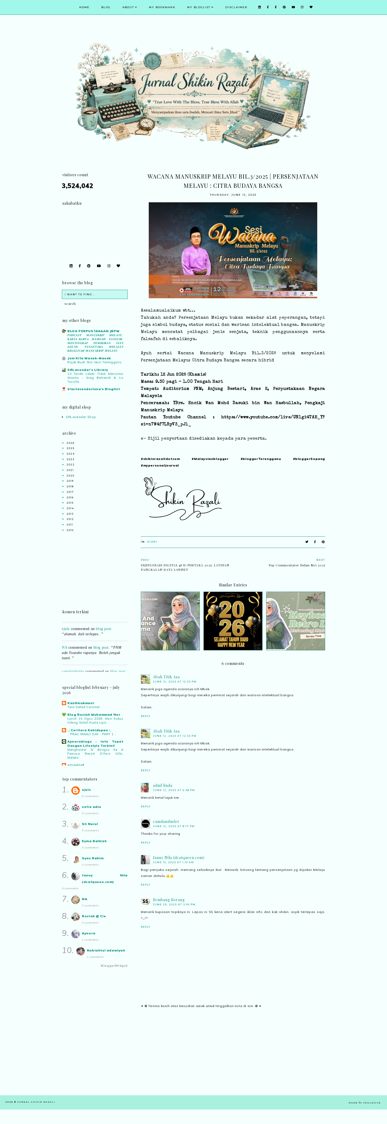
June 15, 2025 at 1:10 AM (173, 862)
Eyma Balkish (94, 841)
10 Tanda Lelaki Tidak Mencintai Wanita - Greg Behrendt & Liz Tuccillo (95, 378)
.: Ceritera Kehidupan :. (89, 730)
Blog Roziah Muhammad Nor (93, 714)
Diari (152, 541)
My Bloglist (198, 7)
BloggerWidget (114, 966)
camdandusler (166, 821)
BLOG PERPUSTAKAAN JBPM (93, 331)
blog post (103, 621)
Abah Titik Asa (166, 676)
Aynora (89, 933)
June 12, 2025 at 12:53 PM (175, 681)
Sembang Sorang (169, 899)
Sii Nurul (90, 824)
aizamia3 (76, 765)
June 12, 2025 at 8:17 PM (174, 826)
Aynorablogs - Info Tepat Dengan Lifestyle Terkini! (95, 743)
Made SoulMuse (365, 1102)
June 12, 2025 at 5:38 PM (174, 790)
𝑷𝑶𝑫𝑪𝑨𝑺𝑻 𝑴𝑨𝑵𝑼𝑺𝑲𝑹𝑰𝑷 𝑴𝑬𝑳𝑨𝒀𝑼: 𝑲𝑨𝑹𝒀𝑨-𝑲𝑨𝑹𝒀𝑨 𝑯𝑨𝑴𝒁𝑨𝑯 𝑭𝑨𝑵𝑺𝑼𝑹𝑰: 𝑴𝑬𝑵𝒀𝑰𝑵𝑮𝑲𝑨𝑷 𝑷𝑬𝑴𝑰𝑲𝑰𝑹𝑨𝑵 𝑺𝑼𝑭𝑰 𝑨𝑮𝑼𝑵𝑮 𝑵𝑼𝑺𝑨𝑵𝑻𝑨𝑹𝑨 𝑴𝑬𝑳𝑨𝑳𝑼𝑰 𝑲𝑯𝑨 (95, 342)
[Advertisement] (233, 1058)
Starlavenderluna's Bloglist (93, 389)
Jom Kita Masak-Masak (89, 358)
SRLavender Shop (81, 417)
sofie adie (91, 807)
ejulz (66, 621)
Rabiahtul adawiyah (106, 950)
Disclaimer (236, 7)
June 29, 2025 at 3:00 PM (174, 904)
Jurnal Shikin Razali (36, 1102)
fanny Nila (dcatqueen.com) (179, 857)
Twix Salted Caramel (83, 707)
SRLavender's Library (87, 370)
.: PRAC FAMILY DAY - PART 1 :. (91, 734)
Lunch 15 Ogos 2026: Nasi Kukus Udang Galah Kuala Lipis (95, 720)
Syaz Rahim (92, 858)
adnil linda (162, 785)
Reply (146, 716)
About (128, 7)
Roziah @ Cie (94, 916)
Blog (106, 7)
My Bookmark (162, 7)
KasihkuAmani (80, 703)
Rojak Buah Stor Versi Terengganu (94, 362)
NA (64, 640)
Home (84, 7)
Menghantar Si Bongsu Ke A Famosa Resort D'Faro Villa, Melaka (95, 753)
